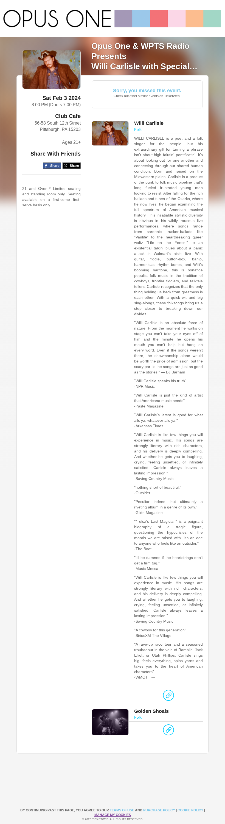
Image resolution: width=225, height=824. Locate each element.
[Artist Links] (168, 697)
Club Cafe (68, 116)
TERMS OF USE (122, 810)
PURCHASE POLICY (159, 810)
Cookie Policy (191, 810)
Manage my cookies (112, 815)
